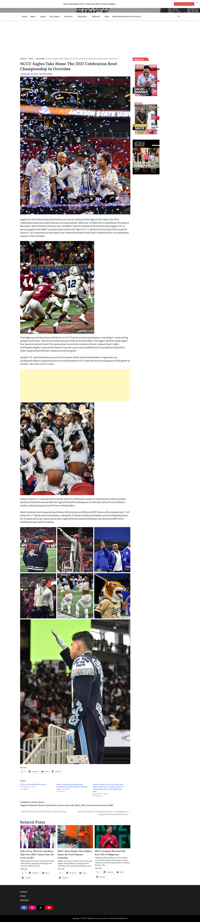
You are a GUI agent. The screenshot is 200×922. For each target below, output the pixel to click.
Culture (34, 802)
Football (48, 805)
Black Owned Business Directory (126, 16)
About (23, 896)
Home (24, 16)
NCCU (83, 805)
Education (82, 16)
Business (69, 16)
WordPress (123, 918)
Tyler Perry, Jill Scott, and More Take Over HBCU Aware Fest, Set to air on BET (37, 854)
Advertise (24, 900)
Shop (107, 16)
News (32, 16)
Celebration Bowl (35, 805)
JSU (72, 805)
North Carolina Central (97, 805)
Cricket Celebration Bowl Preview (33, 784)
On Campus (54, 16)
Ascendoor (104, 918)
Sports (43, 16)
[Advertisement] (100, 38)
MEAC (77, 805)
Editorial (96, 16)
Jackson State (64, 805)
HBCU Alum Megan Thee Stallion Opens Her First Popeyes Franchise (74, 854)
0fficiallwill (47, 74)
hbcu (54, 805)
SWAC (110, 805)
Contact (23, 892)
